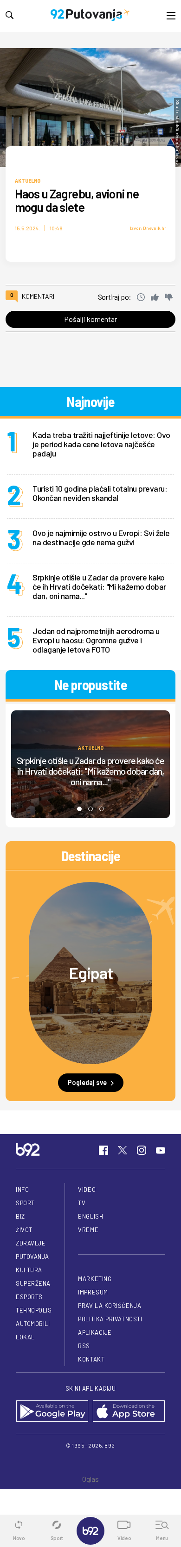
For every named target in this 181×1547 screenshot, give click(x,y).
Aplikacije (94, 1332)
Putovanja (32, 1256)
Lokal (25, 1337)
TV (81, 1203)
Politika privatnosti (110, 1319)
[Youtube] (160, 1150)
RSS (84, 1346)
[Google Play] (52, 1411)
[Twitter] (122, 1150)
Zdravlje (30, 1243)
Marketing (94, 1278)
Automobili (33, 1323)
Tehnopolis (34, 1310)
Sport (25, 1203)
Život (24, 1229)
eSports (29, 1296)
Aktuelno (27, 180)
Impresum (93, 1292)
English (90, 1216)
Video (87, 1189)
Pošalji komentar (90, 318)
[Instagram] (141, 1150)
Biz (20, 1216)
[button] (79, 809)
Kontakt (91, 1359)
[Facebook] (103, 1150)
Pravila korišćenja (109, 1305)
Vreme (88, 1229)
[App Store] (129, 1411)
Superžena (33, 1283)
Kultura (29, 1270)
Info (22, 1189)
